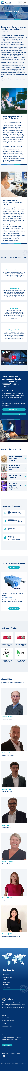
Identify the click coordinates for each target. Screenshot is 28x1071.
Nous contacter (13, 409)
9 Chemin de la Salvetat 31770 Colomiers (11, 1037)
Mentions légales (5, 1063)
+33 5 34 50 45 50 (13, 414)
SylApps (14, 1064)
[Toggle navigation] (25, 2)
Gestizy (24, 1063)
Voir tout (12, 567)
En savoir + (13, 608)
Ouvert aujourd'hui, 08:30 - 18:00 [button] (9, 1039)
